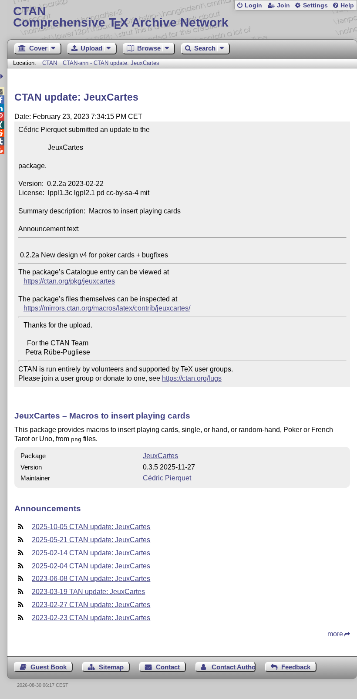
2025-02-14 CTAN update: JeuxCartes (91, 553)
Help (347, 5)
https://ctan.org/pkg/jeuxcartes (69, 281)
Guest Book (48, 667)
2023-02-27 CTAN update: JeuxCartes (91, 604)
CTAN (49, 63)
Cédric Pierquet (167, 478)
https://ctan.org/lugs (192, 378)
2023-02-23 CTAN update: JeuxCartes (91, 617)
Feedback (295, 667)
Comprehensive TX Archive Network (121, 17)
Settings (315, 5)
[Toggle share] (2, 76)
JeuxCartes (160, 455)
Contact (168, 667)
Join (283, 5)
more (335, 634)
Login (253, 5)
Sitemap (111, 667)
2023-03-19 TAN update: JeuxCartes (88, 591)
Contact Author (233, 667)
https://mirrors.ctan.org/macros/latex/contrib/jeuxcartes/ (107, 308)
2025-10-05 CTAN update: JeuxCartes (91, 526)
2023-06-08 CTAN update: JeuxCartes (91, 578)
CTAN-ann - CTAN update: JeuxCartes (111, 63)
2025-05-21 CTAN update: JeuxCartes (91, 540)
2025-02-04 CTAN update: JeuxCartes (91, 566)
